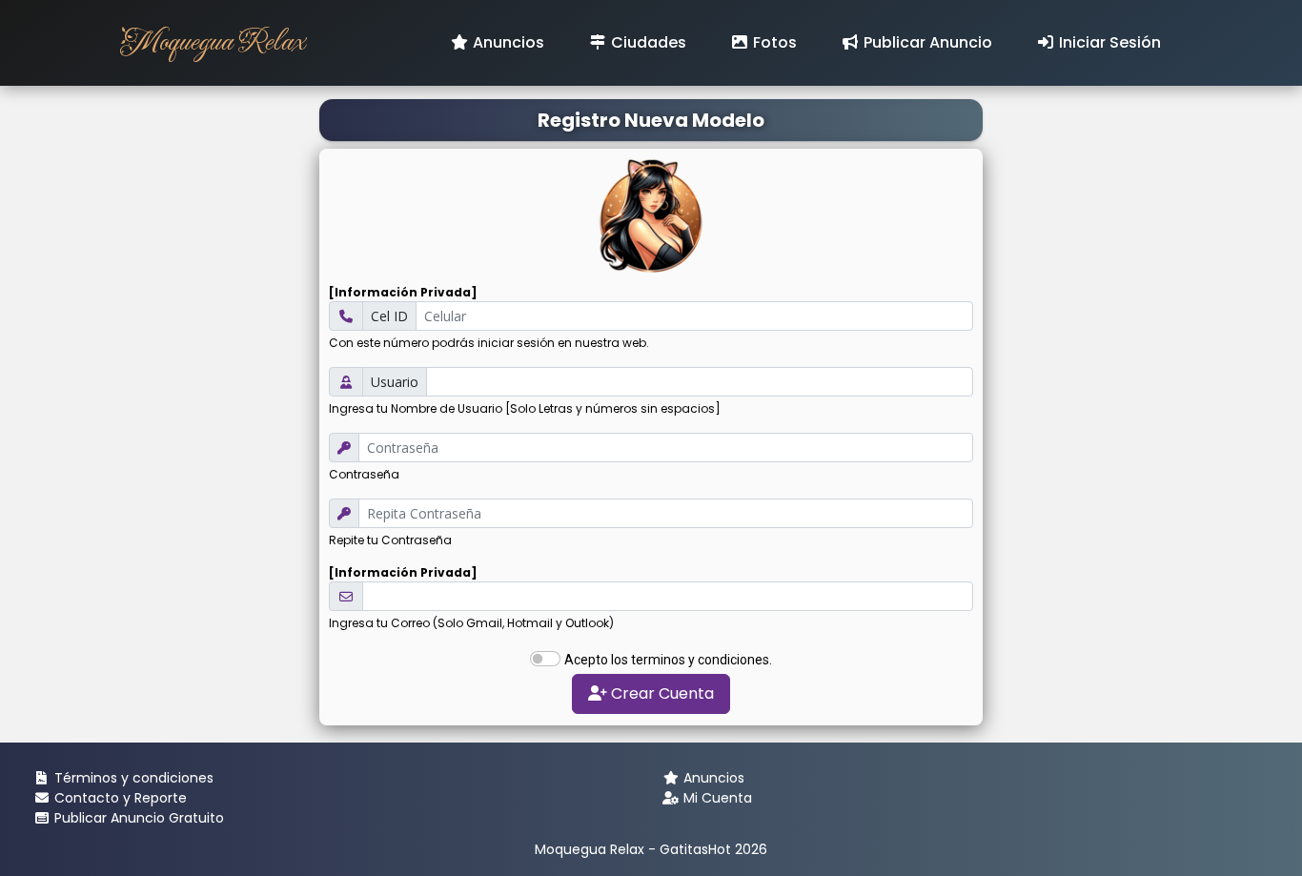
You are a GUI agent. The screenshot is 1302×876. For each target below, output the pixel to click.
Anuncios (506, 42)
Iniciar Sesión (1108, 42)
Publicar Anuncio (926, 42)
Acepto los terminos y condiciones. (668, 659)
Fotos (773, 42)
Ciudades (646, 42)
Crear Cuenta (660, 693)
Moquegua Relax (211, 42)
